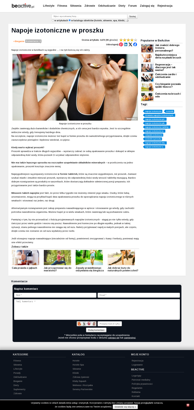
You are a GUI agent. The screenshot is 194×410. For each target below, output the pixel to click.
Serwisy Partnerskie (82, 389)
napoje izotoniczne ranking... (157, 127)
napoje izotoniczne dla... (155, 143)
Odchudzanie (106, 5)
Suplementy (19, 389)
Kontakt (136, 396)
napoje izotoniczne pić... (155, 119)
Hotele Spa (78, 365)
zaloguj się (113, 337)
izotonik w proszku (153, 139)
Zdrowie (89, 5)
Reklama (136, 392)
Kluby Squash (79, 381)
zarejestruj (129, 337)
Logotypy (136, 375)
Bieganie (19, 41)
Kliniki (76, 373)
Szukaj (132, 16)
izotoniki (169, 111)
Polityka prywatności (142, 384)
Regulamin (137, 388)
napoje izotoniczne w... (155, 131)
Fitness (62, 5)
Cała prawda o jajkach (24, 268)
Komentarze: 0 (33, 41)
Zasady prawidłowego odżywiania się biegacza (90, 269)
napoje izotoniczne (153, 111)
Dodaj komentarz (96, 330)
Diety (122, 5)
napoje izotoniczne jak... (155, 123)
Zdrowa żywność (81, 377)
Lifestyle (48, 5)
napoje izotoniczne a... (154, 147)
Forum (132, 5)
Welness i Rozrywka (83, 385)
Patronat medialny (141, 380)
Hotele (76, 360)
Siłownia (75, 5)
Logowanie (137, 365)
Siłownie (77, 369)
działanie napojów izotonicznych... (159, 115)
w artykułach (61, 20)
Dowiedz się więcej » (125, 407)
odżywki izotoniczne (153, 135)
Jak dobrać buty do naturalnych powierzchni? (123, 269)
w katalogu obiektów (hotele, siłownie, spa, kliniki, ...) (99, 20)
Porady (16, 373)
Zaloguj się (147, 5)
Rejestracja (164, 5)
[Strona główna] (23, 7)
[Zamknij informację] (188, 405)
